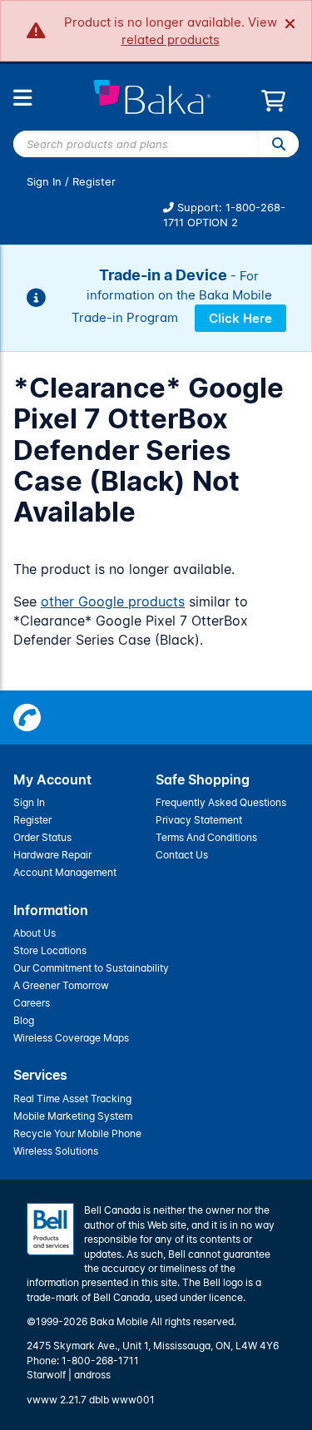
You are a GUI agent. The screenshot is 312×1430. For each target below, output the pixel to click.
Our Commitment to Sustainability (91, 968)
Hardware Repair (52, 855)
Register (94, 182)
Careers (31, 1003)
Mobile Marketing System (72, 1116)
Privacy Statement (199, 820)
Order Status (42, 837)
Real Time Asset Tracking (72, 1098)
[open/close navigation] (22, 97)
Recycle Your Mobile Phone (77, 1133)
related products (170, 39)
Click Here (240, 318)
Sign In (44, 182)
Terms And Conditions (206, 837)
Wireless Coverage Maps (71, 1038)
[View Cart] (273, 105)
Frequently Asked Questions (221, 802)
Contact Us (182, 855)
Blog (23, 1020)
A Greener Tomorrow (61, 985)
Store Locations (50, 950)
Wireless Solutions (55, 1151)
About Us (34, 933)
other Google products (113, 601)
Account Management (64, 872)
